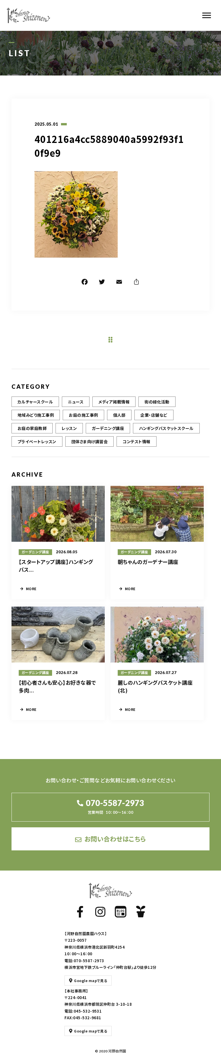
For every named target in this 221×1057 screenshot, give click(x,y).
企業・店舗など (153, 415)
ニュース (75, 402)
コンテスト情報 (136, 441)
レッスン (69, 428)
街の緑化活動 (156, 402)
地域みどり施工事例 (36, 415)
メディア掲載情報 (113, 402)
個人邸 (119, 415)
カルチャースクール (35, 402)
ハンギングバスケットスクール (166, 428)
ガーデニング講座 (108, 428)
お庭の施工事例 (83, 415)
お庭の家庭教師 (32, 428)
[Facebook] (84, 283)
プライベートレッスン (37, 441)
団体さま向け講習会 (89, 441)
